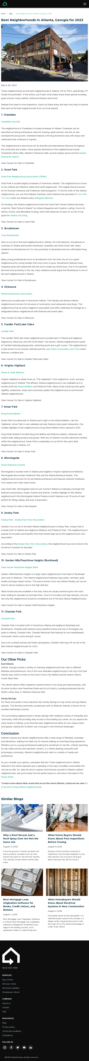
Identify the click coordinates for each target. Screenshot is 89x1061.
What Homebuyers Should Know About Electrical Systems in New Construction (66, 903)
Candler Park (7, 331)
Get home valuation (10, 988)
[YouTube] (24, 1047)
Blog (11, 14)
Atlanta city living (18, 215)
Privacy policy (8, 1027)
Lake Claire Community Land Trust (63, 349)
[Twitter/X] (17, 1047)
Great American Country (13, 465)
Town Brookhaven (10, 235)
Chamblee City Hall (10, 121)
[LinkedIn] (30, 1047)
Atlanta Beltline (25, 386)
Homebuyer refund (10, 992)
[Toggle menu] (84, 4)
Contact (5, 1007)
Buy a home (7, 980)
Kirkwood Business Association (17, 294)
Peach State (7, 777)
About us (6, 1003)
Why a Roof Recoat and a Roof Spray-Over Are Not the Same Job (20, 838)
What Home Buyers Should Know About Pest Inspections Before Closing (66, 838)
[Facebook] (11, 1047)
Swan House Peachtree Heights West (20, 567)
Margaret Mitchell (44, 198)
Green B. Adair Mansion (13, 372)
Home (3, 14)
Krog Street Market (11, 413)
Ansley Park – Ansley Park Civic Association (22, 520)
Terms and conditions (11, 1031)
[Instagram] (4, 1047)
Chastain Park (8, 618)
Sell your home (9, 984)
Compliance (7, 1035)
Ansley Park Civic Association (32, 544)
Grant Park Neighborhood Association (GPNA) (24, 176)
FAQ (4, 1011)
